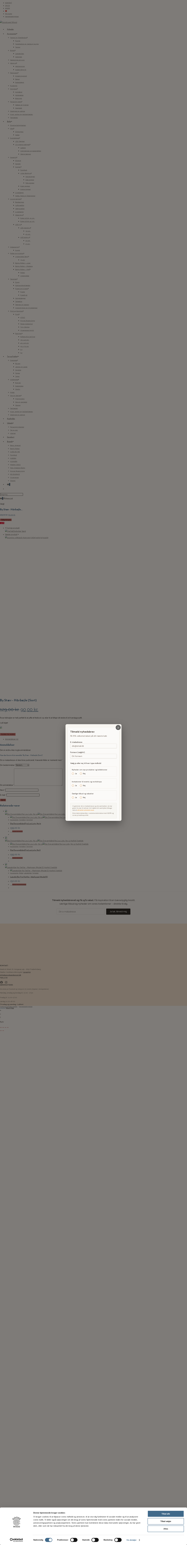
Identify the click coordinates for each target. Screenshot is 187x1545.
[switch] (73, 1540)
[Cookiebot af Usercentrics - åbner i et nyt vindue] (16, 1540)
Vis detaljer (131, 1540)
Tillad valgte (165, 1521)
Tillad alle (166, 1514)
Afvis (165, 1529)
